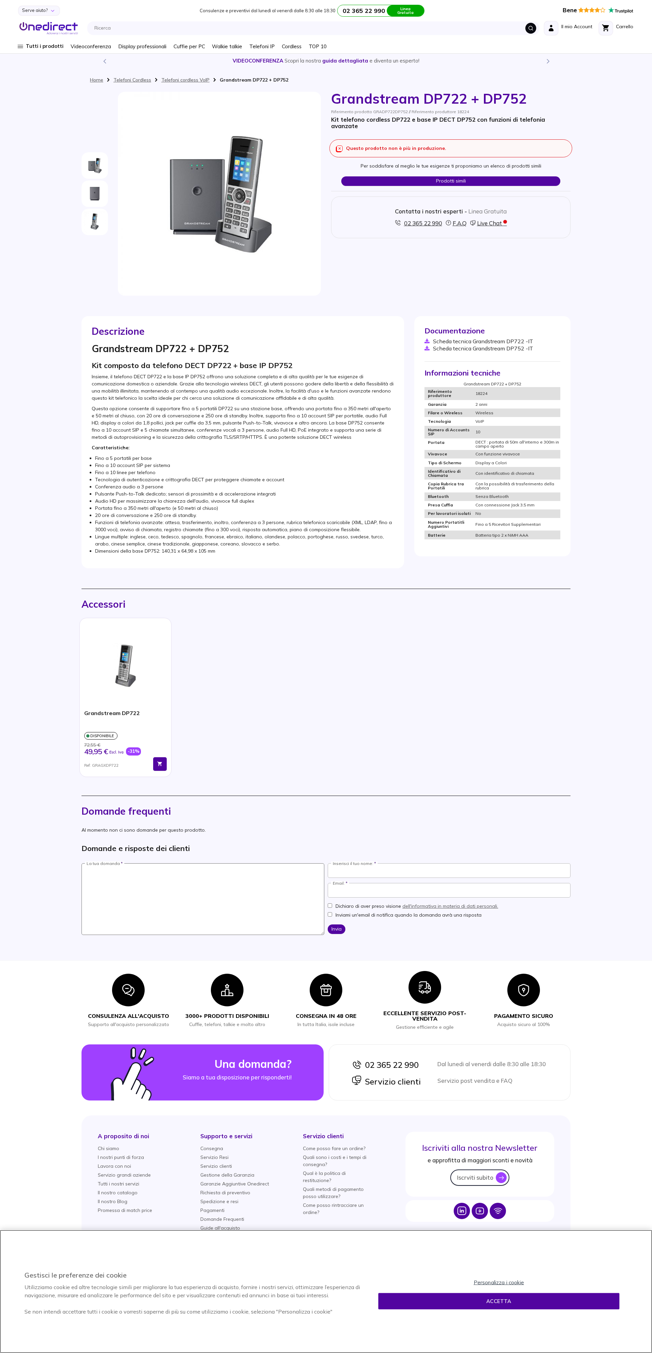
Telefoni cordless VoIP (185, 80)
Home (96, 80)
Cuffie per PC (189, 46)
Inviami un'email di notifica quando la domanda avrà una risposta (409, 915)
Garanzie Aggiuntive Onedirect (234, 1184)
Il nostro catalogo (118, 1193)
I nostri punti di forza (121, 1157)
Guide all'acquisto (220, 1228)
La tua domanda (103, 864)
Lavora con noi (114, 1166)
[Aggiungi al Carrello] (160, 764)
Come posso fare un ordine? (334, 1148)
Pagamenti (212, 1210)
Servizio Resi (214, 1157)
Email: (339, 883)
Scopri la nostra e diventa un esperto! (326, 60)
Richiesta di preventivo (225, 1193)
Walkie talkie (227, 46)
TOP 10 (318, 46)
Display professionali (142, 46)
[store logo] (48, 28)
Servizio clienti (391, 1081)
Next (548, 61)
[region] (326, 1291)
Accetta (498, 1301)
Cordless (292, 46)
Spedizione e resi (219, 1201)
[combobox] (315, 28)
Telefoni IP (262, 46)
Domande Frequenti (222, 1219)
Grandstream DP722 (112, 713)
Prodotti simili (451, 181)
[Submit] (530, 28)
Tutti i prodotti (45, 46)
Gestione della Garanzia (227, 1175)
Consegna (211, 1148)
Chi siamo (108, 1148)
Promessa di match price (125, 1210)
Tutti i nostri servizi (118, 1184)
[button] (123, 1136)
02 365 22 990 (390, 1065)
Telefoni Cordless (132, 80)
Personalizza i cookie (499, 1282)
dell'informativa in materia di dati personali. (450, 906)
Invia (336, 929)
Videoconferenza (91, 46)
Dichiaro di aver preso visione (417, 906)
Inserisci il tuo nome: (353, 864)
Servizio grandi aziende (124, 1175)
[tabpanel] (125, 697)
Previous (104, 61)
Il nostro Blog (112, 1201)
